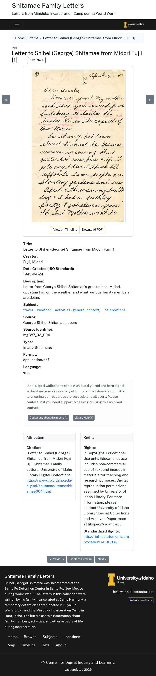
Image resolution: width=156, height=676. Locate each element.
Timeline (28, 645)
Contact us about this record (47, 417)
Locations (72, 637)
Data (46, 645)
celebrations (115, 310)
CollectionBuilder (140, 592)
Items (34, 38)
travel (28, 310)
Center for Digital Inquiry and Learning (80, 662)
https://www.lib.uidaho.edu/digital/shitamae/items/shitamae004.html (49, 485)
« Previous (57, 559)
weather (44, 310)
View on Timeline (65, 229)
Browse (30, 637)
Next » (102, 559)
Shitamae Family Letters (48, 5)
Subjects (50, 637)
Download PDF (92, 229)
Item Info (35, 60)
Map (11, 645)
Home (20, 38)
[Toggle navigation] (17, 24)
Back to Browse (81, 559)
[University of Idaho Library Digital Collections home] (131, 579)
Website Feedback (141, 600)
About (61, 645)
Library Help (82, 417)
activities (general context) (77, 310)
